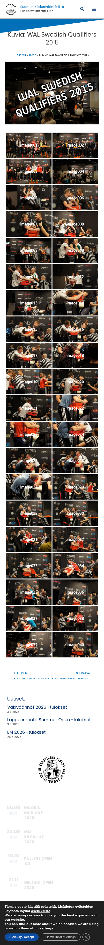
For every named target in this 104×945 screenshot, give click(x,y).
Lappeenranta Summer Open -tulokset (49, 720)
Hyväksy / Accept (21, 937)
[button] (82, 9)
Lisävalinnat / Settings (60, 937)
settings (46, 928)
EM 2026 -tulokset (26, 732)
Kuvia (33, 55)
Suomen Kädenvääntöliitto (42, 7)
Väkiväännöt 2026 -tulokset (37, 707)
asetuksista (40, 911)
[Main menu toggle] (94, 9)
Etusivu (20, 55)
